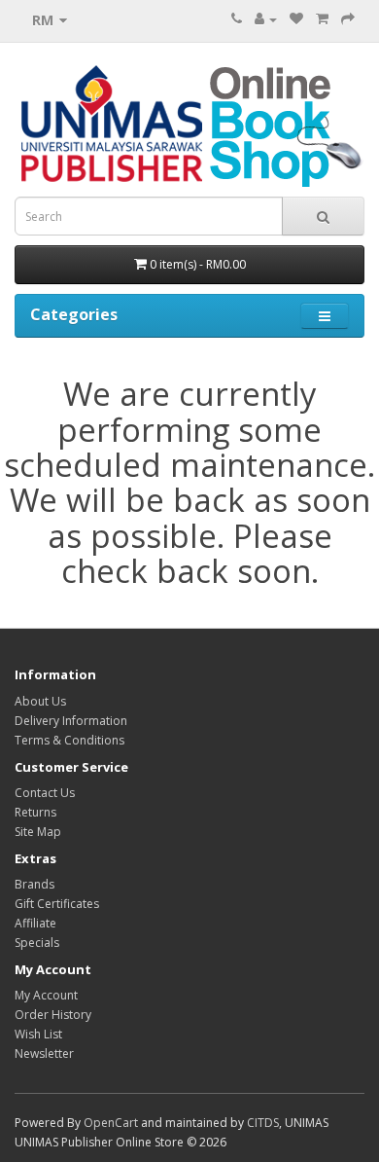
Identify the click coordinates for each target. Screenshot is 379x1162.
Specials (37, 942)
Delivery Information (71, 720)
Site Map (38, 831)
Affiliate (35, 923)
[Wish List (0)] (296, 19)
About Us (40, 701)
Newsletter (44, 1053)
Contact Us (45, 792)
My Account (46, 995)
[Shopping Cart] (322, 19)
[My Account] (266, 19)
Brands (34, 884)
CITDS (263, 1122)
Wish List (38, 1034)
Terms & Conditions (69, 740)
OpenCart (111, 1122)
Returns (35, 812)
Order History (53, 1014)
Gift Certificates (57, 903)
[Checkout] (348, 19)
